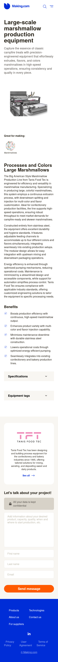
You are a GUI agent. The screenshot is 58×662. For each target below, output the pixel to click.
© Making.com (29, 652)
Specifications (18, 376)
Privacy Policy (9, 643)
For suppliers (16, 624)
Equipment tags (19, 395)
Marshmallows (10, 152)
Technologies (36, 610)
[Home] (17, 6)
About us (14, 617)
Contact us (35, 617)
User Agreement (25, 643)
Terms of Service (42, 643)
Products (14, 610)
